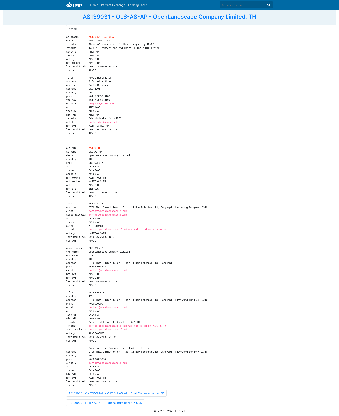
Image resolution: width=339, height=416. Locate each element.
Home (94, 5)
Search (269, 5)
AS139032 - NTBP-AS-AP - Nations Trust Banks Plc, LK (105, 403)
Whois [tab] (73, 29)
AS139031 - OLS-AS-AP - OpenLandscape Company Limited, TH (169, 16)
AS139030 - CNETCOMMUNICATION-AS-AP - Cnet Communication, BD (116, 393)
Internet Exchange (113, 5)
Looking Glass (137, 5)
